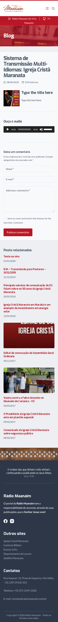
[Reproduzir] (7, 129)
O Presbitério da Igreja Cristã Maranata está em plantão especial (27, 415)
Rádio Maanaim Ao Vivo (24, 18)
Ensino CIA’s (10, 549)
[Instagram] (12, 521)
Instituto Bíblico (12, 545)
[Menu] (47, 8)
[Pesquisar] (53, 8)
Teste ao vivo (11, 256)
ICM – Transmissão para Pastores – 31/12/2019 (25, 271)
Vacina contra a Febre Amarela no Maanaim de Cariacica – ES (24, 399)
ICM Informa (31, 82)
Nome (10, 168)
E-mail (10, 179)
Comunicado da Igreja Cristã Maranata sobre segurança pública (26, 431)
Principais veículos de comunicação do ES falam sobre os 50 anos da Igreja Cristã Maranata (28, 289)
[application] (29, 129)
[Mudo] (41, 129)
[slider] (48, 129)
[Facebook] (6, 521)
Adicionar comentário (18, 190)
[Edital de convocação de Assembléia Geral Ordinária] (29, 335)
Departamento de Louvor (18, 553)
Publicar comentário (18, 232)
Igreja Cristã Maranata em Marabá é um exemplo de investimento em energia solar (27, 308)
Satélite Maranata (13, 558)
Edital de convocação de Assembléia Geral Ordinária (29, 354)
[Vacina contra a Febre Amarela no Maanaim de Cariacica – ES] (29, 380)
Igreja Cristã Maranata (16, 540)
